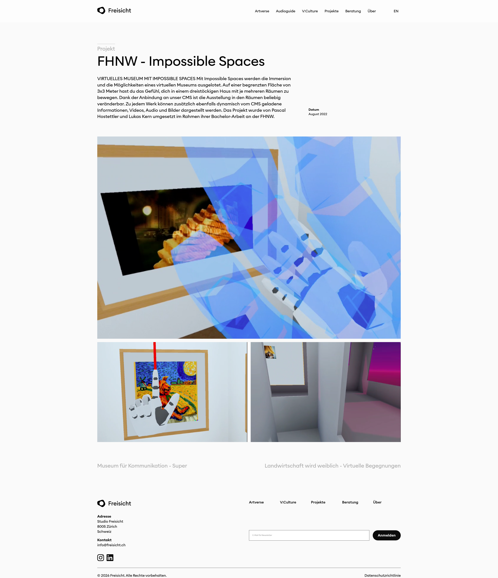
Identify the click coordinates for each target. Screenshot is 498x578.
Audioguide (285, 11)
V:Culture (310, 11)
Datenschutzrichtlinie (383, 575)
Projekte (332, 11)
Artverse (262, 11)
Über (372, 11)
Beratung (353, 11)
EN (396, 11)
